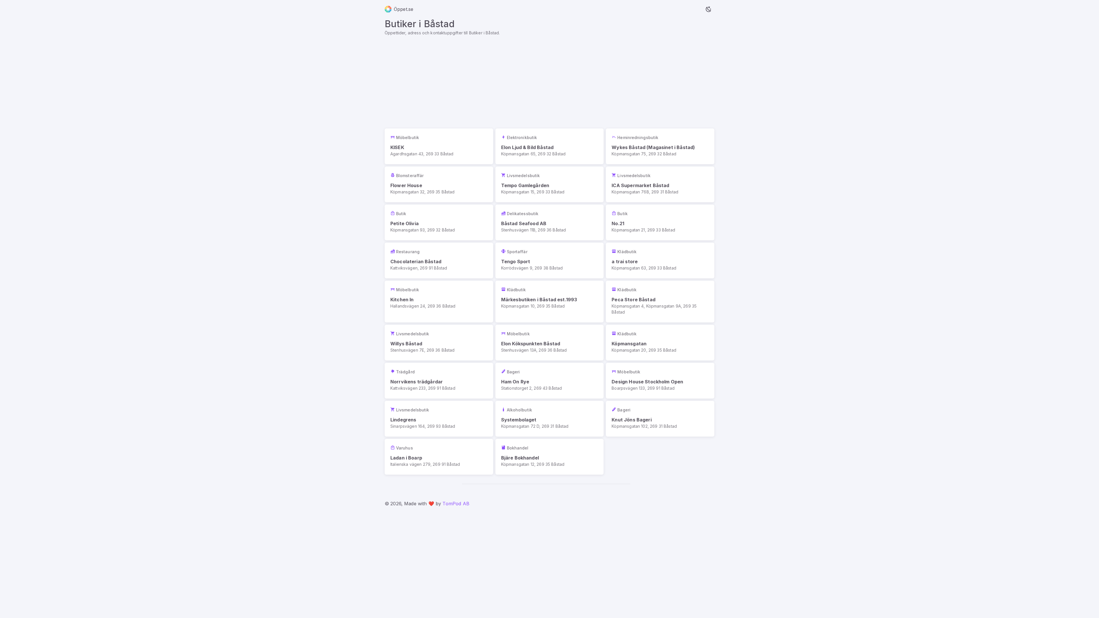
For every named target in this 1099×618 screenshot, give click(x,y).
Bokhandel (518, 447)
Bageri (513, 371)
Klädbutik (627, 251)
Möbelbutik (407, 137)
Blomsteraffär (410, 175)
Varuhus (404, 447)
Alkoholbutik (519, 409)
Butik (401, 213)
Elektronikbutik (522, 137)
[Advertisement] (549, 79)
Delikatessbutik (523, 213)
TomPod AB (455, 503)
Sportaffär (517, 251)
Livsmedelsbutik (523, 175)
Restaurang (408, 251)
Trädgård (405, 371)
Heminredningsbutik (637, 137)
